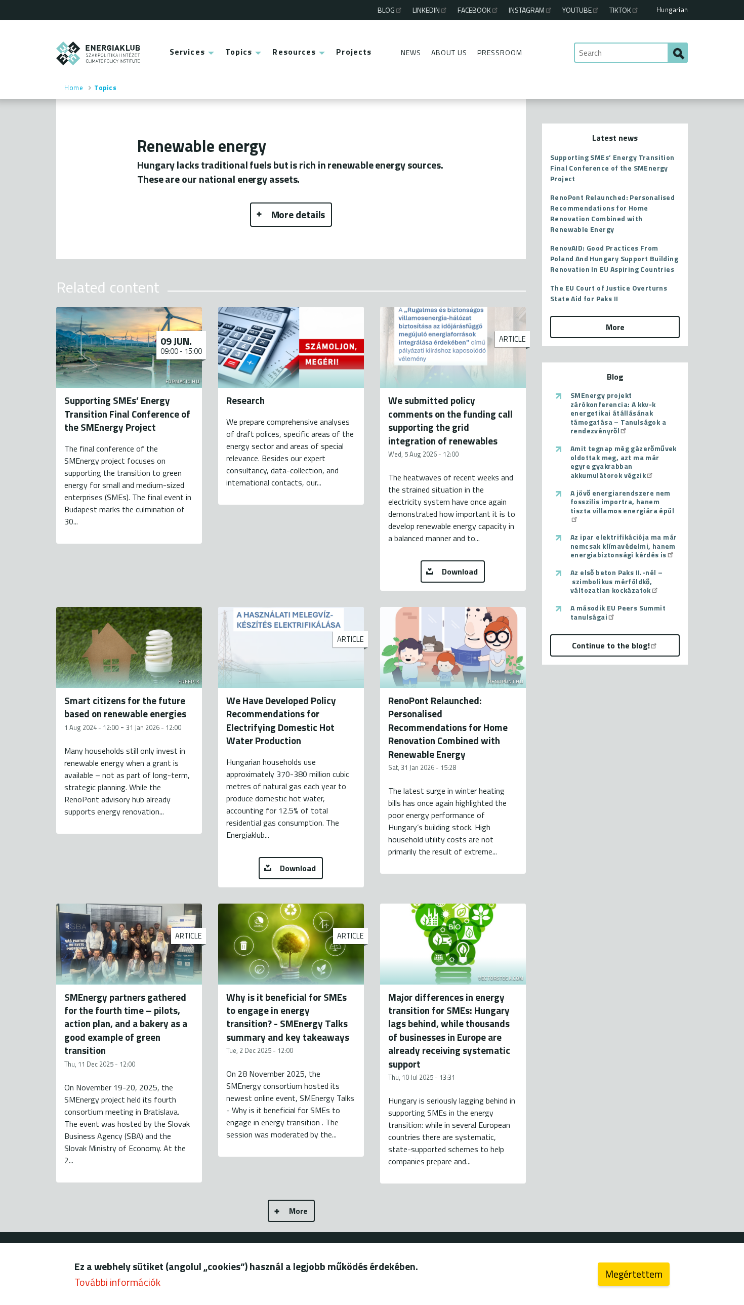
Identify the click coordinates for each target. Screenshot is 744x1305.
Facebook (474, 10)
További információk (117, 1282)
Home (73, 88)
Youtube (577, 10)
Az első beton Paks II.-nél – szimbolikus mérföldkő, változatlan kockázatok (616, 581)
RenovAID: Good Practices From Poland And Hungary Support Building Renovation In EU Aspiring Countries (614, 258)
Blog (386, 10)
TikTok (620, 10)
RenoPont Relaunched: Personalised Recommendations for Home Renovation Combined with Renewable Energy (612, 213)
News (411, 52)
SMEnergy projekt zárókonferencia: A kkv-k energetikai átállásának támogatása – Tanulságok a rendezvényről (618, 413)
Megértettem (634, 1274)
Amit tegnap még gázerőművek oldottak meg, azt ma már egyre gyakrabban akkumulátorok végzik (623, 461)
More (298, 1211)
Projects (353, 52)
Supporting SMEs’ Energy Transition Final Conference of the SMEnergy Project (612, 168)
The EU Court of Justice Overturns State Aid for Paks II (608, 293)
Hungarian (672, 10)
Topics (239, 52)
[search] (678, 53)
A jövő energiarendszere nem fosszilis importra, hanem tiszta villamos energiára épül (622, 502)
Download (460, 571)
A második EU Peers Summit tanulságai (618, 612)
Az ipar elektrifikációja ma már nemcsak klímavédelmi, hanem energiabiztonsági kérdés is (623, 546)
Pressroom (499, 52)
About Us (449, 52)
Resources (294, 52)
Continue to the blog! (611, 645)
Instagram (527, 10)
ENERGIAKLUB (98, 53)
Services (187, 52)
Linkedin (426, 10)
